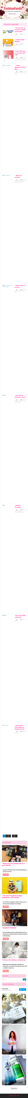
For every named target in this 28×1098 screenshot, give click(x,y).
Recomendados (17, 182)
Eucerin (20, 400)
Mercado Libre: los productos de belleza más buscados (20, 29)
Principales (24, 59)
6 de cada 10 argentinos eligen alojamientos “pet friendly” (12, 896)
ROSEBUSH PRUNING (9, 928)
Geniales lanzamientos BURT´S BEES (20, 67)
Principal (23, 33)
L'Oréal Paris (21, 510)
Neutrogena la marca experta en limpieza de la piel (19, 727)
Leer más (6, 874)
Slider (16, 35)
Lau (17, 33)
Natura (20, 290)
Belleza (23, 43)
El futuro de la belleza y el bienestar (14, 960)
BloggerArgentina (22, 58)
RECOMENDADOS (7, 842)
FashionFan (11, 1095)
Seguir (23, 989)
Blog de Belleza (17, 180)
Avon (22, 179)
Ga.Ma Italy (17, 59)
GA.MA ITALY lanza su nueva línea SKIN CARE (20, 53)
